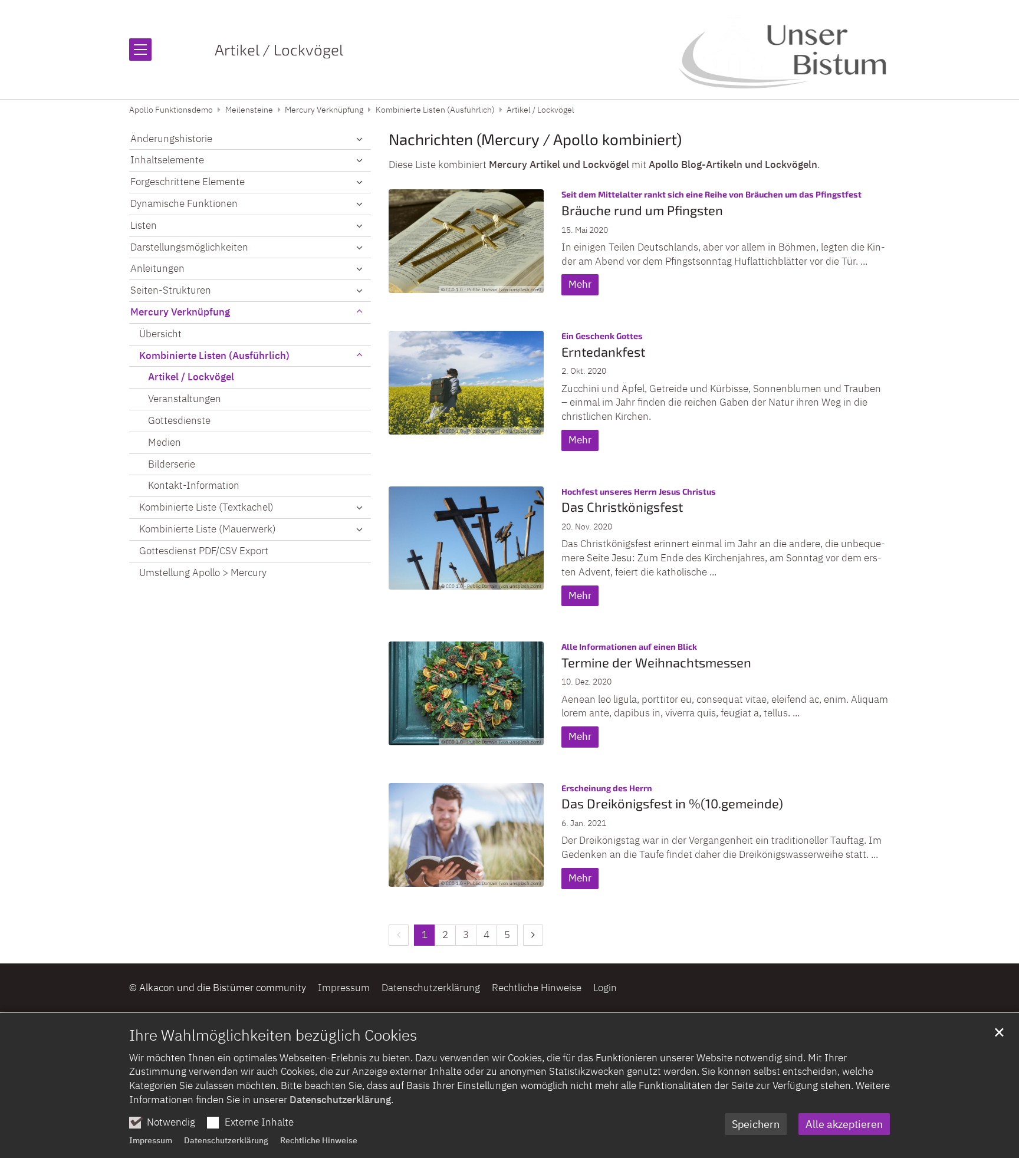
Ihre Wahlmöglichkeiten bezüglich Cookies (273, 1035)
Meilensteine (249, 109)
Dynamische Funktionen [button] (184, 203)
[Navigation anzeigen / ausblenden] (140, 49)
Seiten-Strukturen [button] (170, 290)
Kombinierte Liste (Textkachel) (206, 507)
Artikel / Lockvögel (540, 109)
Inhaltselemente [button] (167, 159)
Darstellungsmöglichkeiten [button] (189, 247)
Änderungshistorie (171, 138)
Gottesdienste (179, 420)
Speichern (756, 1124)
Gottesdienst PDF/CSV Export (203, 550)
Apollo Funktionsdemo (171, 109)
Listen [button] (143, 225)
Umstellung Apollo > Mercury (203, 572)
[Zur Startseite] (784, 49)
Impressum (150, 1140)
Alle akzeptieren (844, 1124)
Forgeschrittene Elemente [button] (187, 181)
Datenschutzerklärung (340, 1099)
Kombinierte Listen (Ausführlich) (435, 109)
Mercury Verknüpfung (324, 109)
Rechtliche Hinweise (318, 1140)
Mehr (579, 284)
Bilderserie (171, 464)
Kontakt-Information (193, 485)
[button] (359, 139)
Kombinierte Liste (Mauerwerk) (207, 528)
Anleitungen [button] (157, 268)
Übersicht (160, 333)
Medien (164, 442)
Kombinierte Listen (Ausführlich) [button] (214, 355)
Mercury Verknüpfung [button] (180, 311)
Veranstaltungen (184, 398)
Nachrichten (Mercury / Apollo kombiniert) (535, 139)
